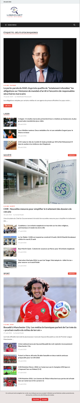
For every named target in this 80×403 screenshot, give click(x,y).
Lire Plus (7, 105)
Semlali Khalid (19, 215)
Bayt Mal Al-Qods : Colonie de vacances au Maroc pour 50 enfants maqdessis (46, 249)
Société (12, 206)
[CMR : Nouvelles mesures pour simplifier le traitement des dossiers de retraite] (40, 160)
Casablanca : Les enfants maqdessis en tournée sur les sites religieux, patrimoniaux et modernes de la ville (43, 227)
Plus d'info (36, 399)
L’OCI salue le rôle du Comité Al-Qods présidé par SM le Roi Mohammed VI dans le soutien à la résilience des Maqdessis (45, 143)
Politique (13, 85)
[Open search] (74, 25)
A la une (6, 85)
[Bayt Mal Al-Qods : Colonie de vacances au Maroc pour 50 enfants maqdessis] (10, 249)
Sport (12, 324)
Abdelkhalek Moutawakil (24, 97)
